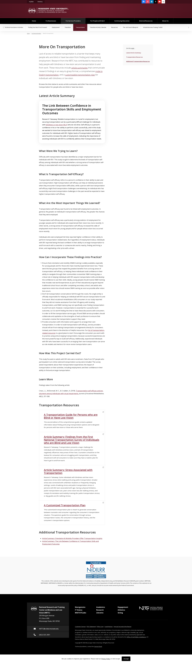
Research (100, 610)
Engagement (123, 607)
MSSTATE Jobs (80, 613)
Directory (41, 2)
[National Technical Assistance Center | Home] (48, 11)
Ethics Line (100, 626)
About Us (165, 21)
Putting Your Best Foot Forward (37, 27)
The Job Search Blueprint (130, 27)
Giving (120, 613)
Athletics (121, 610)
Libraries (99, 613)
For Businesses (51, 21)
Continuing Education (122, 21)
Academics (100, 607)
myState (32, 2)
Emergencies (80, 607)
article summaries (79, 67)
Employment (56, 27)
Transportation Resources (134, 57)
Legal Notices (109, 626)
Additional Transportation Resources (138, 61)
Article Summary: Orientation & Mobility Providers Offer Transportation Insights (72, 538)
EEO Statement (91, 626)
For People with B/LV (97, 21)
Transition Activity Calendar (98, 27)
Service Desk (98, 646)
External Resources (145, 21)
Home (34, 21)
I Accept (126, 659)
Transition (68, 27)
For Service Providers (76, 21)
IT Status (78, 610)
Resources (114, 27)
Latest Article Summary (133, 53)
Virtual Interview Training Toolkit (152, 27)
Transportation (81, 27)
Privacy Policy (105, 659)
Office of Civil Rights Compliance (136, 637)
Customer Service (80, 626)
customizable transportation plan (80, 74)
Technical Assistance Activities (14, 27)
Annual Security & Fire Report (122, 626)
